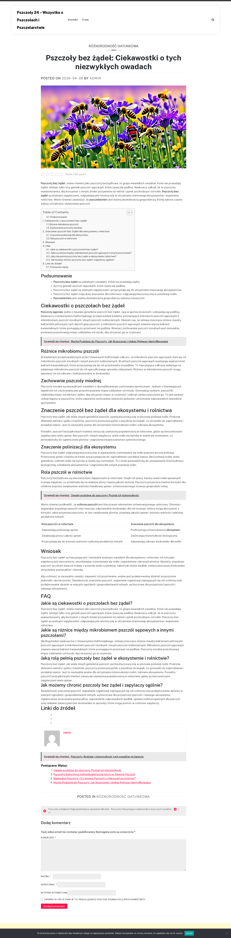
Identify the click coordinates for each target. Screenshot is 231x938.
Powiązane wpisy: (59, 267)
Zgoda (189, 933)
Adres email (49, 884)
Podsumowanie (58, 217)
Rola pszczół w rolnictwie (63, 238)
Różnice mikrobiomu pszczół (64, 224)
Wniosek (50, 242)
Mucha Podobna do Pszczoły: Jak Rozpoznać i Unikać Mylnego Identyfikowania (102, 782)
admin (95, 78)
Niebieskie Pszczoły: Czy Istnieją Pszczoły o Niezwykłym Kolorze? (94, 778)
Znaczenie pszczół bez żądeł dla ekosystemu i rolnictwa (77, 231)
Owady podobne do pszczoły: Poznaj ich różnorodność (87, 770)
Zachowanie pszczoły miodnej (66, 227)
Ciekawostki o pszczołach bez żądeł (66, 220)
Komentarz (48, 837)
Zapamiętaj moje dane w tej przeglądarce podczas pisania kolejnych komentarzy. (95, 899)
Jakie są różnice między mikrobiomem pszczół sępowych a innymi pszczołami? (91, 253)
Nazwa (46, 876)
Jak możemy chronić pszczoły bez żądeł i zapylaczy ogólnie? (83, 259)
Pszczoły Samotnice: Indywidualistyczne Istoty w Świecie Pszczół (94, 774)
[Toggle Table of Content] (128, 212)
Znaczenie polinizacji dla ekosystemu (69, 235)
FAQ (47, 245)
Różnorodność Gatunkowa (114, 46)
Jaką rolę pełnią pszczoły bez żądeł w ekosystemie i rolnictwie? (84, 256)
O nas (85, 19)
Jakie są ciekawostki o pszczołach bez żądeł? (74, 249)
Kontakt (73, 19)
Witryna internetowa (54, 893)
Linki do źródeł (53, 263)
